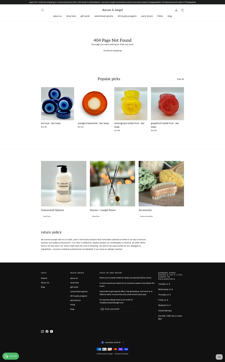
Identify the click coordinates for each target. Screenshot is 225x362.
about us (57, 16)
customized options (103, 16)
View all (180, 79)
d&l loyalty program (127, 16)
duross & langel (112, 10)
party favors (147, 16)
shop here (71, 16)
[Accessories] (161, 183)
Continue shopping (112, 50)
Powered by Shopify (121, 354)
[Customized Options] (63, 183)
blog (170, 16)
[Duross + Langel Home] (112, 183)
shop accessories (146, 216)
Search (44, 278)
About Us (45, 283)
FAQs (160, 16)
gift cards (85, 16)
